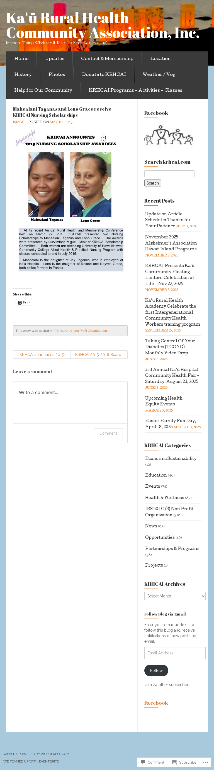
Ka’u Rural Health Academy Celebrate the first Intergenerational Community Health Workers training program (172, 313)
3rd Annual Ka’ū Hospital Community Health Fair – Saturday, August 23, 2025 (172, 376)
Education (156, 476)
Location (160, 59)
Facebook (156, 702)
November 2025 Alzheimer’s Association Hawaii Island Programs (171, 243)
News (151, 527)
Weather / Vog (159, 75)
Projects (154, 566)
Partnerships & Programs (172, 549)
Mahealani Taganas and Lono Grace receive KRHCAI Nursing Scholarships (62, 112)
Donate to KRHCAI (104, 75)
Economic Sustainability (170, 459)
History (23, 75)
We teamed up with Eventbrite (31, 761)
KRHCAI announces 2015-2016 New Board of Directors (42, 355)
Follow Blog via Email (165, 614)
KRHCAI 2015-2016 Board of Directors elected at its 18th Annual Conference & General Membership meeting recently (97, 355)
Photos (56, 75)
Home (21, 59)
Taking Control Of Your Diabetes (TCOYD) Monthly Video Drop (170, 347)
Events (152, 487)
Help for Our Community (43, 91)
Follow (156, 670)
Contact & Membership (107, 59)
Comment (108, 433)
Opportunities (160, 538)
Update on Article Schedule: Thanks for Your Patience (168, 220)
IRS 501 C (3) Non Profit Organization (80, 331)
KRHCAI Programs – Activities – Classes (136, 91)
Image (18, 122)
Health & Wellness (164, 498)
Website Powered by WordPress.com (36, 754)
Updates (54, 59)
